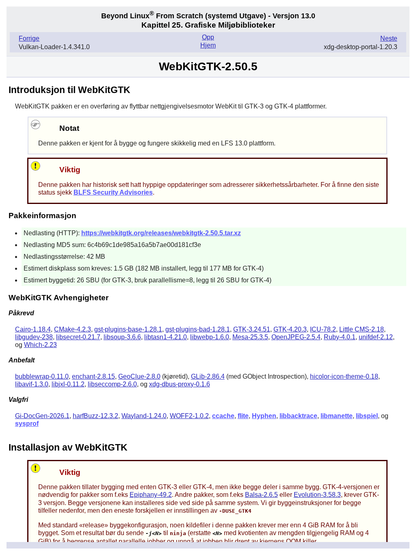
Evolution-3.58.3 (317, 494)
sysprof (27, 423)
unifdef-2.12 (376, 337)
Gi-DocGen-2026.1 (42, 415)
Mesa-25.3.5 (250, 337)
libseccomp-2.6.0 (112, 384)
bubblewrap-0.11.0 (42, 376)
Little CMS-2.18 (361, 329)
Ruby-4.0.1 (339, 337)
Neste (388, 38)
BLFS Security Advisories (113, 192)
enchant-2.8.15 (93, 376)
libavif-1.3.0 (31, 384)
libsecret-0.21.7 (78, 337)
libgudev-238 (34, 337)
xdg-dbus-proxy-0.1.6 (179, 384)
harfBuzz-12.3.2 (95, 415)
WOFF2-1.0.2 (189, 415)
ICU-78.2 (323, 329)
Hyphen (264, 415)
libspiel (367, 415)
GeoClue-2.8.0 (139, 376)
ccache (223, 415)
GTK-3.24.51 (251, 329)
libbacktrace (298, 415)
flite (243, 415)
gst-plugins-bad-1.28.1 (197, 329)
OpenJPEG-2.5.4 (296, 337)
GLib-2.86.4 (208, 376)
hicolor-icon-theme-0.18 (344, 376)
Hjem (208, 45)
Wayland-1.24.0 (144, 415)
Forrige (29, 38)
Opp (208, 37)
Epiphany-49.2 (151, 494)
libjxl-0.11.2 (68, 384)
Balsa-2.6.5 (261, 494)
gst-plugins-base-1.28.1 (128, 329)
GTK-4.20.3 (290, 329)
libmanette (337, 415)
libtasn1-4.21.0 (165, 337)
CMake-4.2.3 (72, 329)
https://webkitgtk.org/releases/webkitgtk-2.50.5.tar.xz (161, 233)
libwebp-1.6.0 (209, 337)
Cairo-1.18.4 (33, 329)
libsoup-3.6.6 (122, 337)
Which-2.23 (40, 344)
